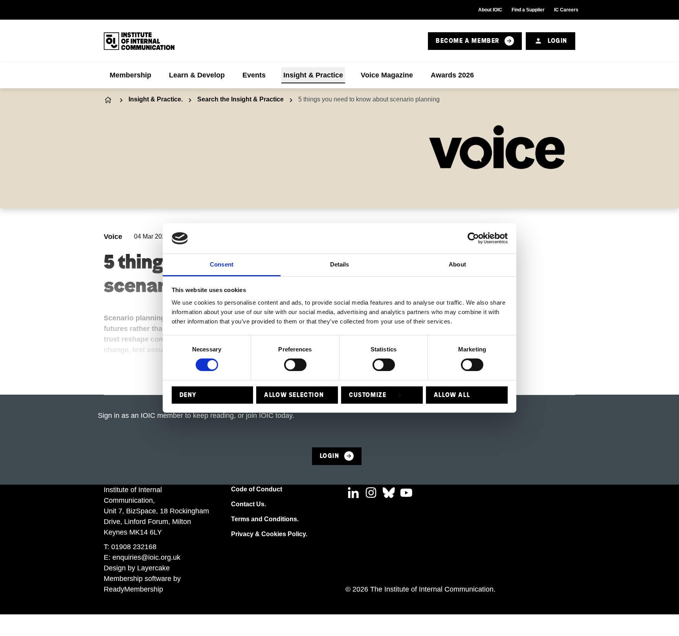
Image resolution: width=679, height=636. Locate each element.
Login (557, 40)
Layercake (153, 568)
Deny (188, 395)
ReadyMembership (133, 589)
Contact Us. (248, 504)
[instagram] (371, 492)
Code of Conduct (256, 489)
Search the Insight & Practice (240, 99)
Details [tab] (339, 264)
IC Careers (566, 10)
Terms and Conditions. (265, 519)
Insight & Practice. (155, 99)
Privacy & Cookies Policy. (269, 534)
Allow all (452, 395)
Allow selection (294, 395)
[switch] (295, 364)
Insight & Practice (313, 75)
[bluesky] (388, 492)
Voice (113, 237)
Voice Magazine (387, 75)
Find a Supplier (528, 10)
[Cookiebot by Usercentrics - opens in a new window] (473, 238)
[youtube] (406, 492)
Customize (367, 395)
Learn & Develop (197, 75)
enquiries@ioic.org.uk (146, 557)
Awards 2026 (452, 75)
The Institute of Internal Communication (109, 100)
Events (254, 75)
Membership (130, 75)
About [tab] (457, 264)
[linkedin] (353, 492)
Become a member (468, 40)
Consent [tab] (221, 264)
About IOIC (490, 10)
